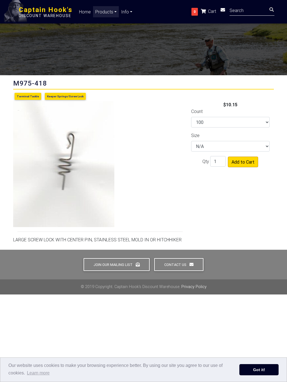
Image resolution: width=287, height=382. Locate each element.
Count (197, 111)
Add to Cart (243, 162)
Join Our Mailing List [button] (113, 264)
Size (195, 135)
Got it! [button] (259, 369)
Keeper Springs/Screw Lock (65, 96)
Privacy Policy (194, 286)
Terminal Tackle (28, 96)
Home (85, 12)
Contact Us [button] (175, 264)
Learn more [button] (38, 373)
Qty (205, 161)
